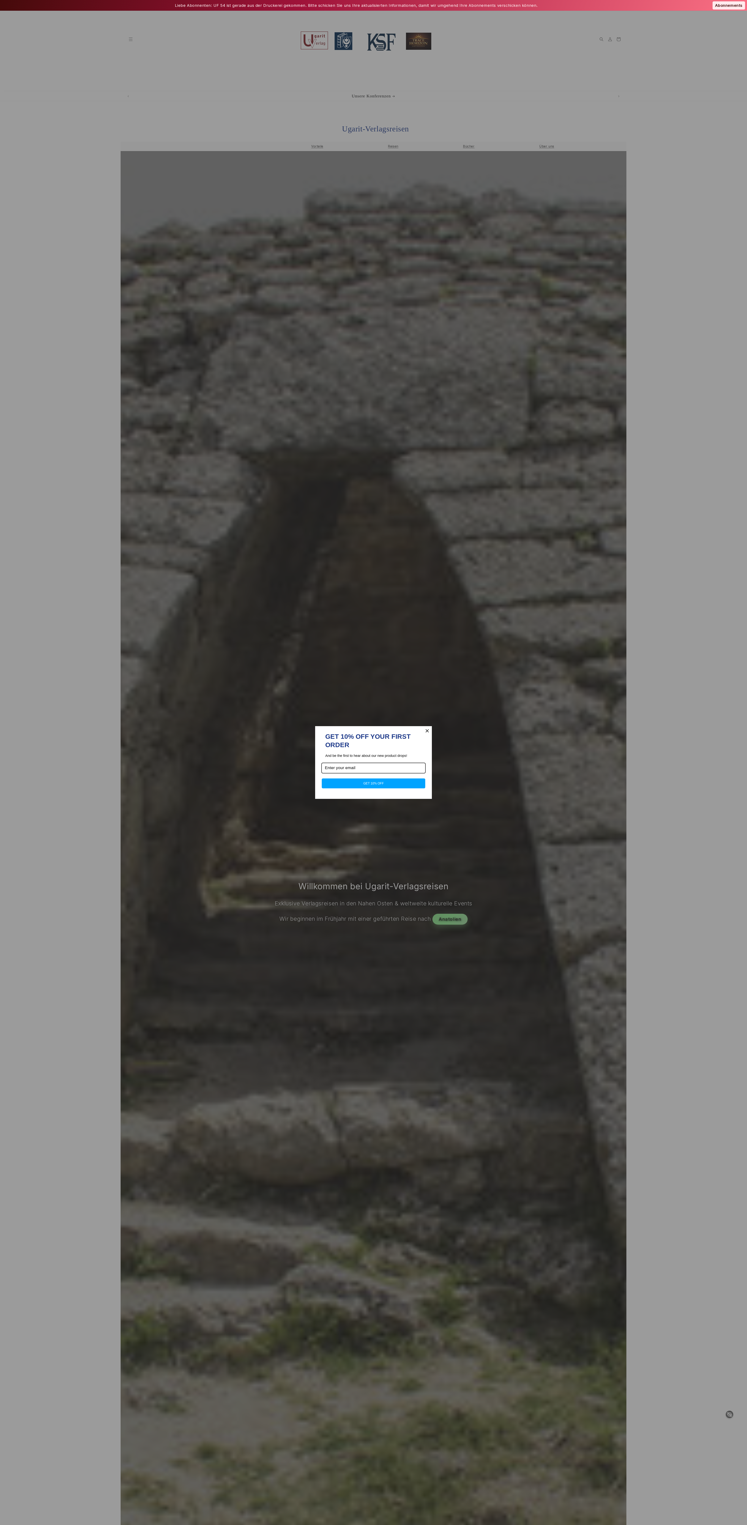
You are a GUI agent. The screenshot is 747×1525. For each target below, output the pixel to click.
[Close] (427, 730)
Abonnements (729, 5)
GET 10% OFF (373, 783)
